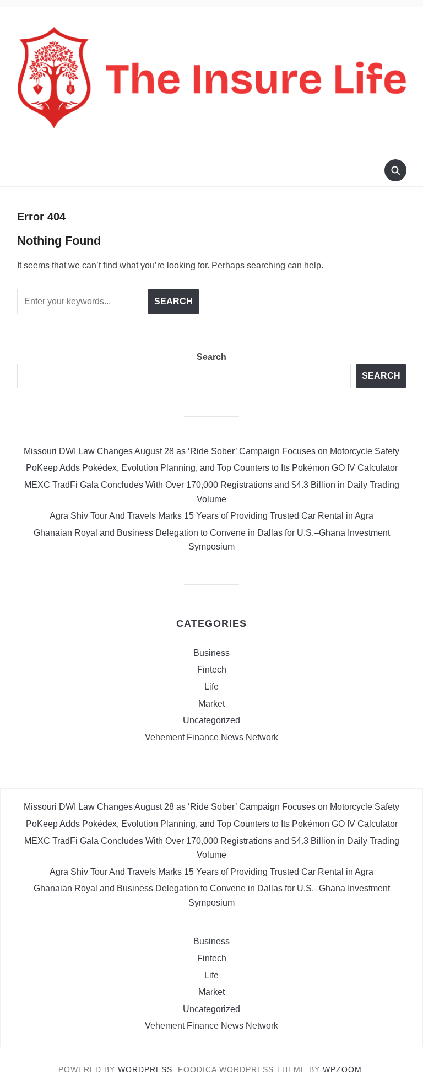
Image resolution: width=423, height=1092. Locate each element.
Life (211, 686)
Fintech (211, 669)
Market (211, 703)
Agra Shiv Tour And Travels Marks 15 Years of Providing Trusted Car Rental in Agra (211, 515)
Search (211, 357)
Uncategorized (211, 720)
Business (211, 653)
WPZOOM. (344, 1069)
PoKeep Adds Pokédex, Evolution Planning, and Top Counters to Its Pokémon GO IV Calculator (212, 467)
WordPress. (146, 1069)
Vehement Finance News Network (211, 737)
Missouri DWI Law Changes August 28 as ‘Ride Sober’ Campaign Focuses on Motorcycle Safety (211, 451)
